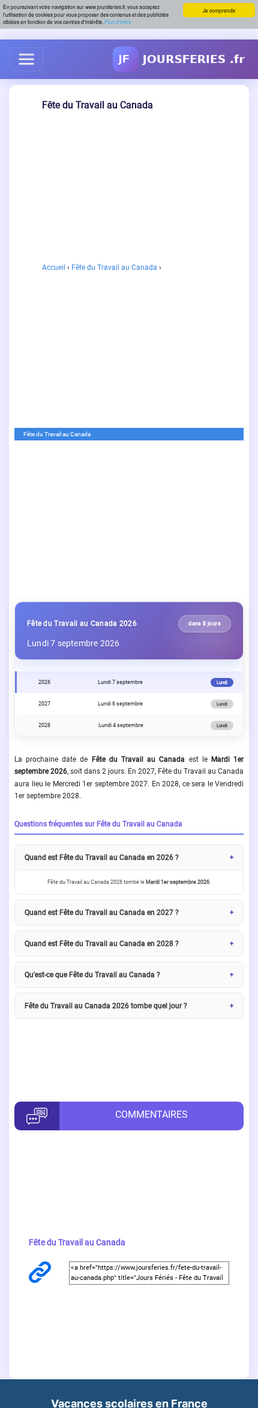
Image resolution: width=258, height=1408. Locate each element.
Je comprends (219, 10)
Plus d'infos (117, 21)
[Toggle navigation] (26, 59)
